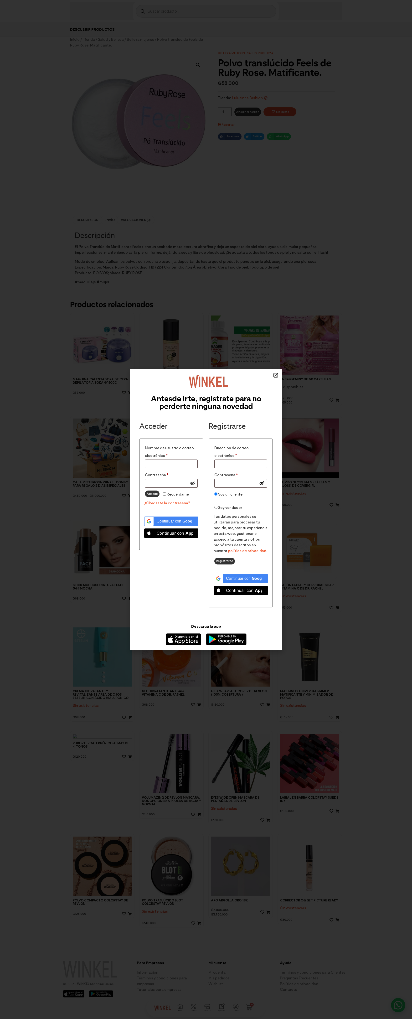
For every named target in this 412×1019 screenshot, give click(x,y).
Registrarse (224, 561)
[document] (206, 509)
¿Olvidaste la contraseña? (167, 503)
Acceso (152, 494)
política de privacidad (247, 550)
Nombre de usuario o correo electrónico (169, 451)
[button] (276, 375)
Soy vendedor (229, 507)
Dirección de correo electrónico (236, 451)
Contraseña (167, 474)
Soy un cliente (229, 494)
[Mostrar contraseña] (192, 483)
